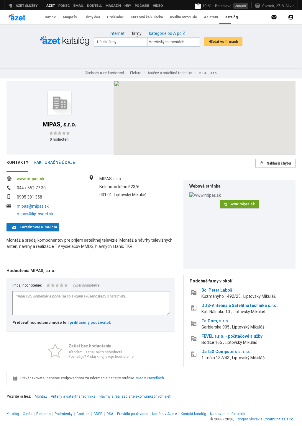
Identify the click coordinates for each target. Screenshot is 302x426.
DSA (109, 414)
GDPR (98, 414)
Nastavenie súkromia (227, 414)
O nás (27, 414)
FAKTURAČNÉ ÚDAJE (54, 162)
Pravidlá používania (132, 414)
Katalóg (12, 414)
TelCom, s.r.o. (215, 320)
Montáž (41, 396)
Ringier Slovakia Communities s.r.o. (265, 419)
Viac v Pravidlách (150, 378)
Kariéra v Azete (164, 414)
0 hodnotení (59, 139)
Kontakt (193, 414)
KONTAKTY (17, 162)
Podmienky (64, 414)
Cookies (83, 414)
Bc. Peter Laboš (216, 290)
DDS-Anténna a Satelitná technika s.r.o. (239, 305)
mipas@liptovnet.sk (35, 214)
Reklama (43, 414)
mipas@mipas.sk (33, 206)
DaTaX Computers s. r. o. (225, 351)
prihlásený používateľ (90, 322)
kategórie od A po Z (167, 33)
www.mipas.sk (31, 178)
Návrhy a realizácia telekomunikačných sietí (135, 396)
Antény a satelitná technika (73, 396)
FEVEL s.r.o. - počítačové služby (231, 336)
